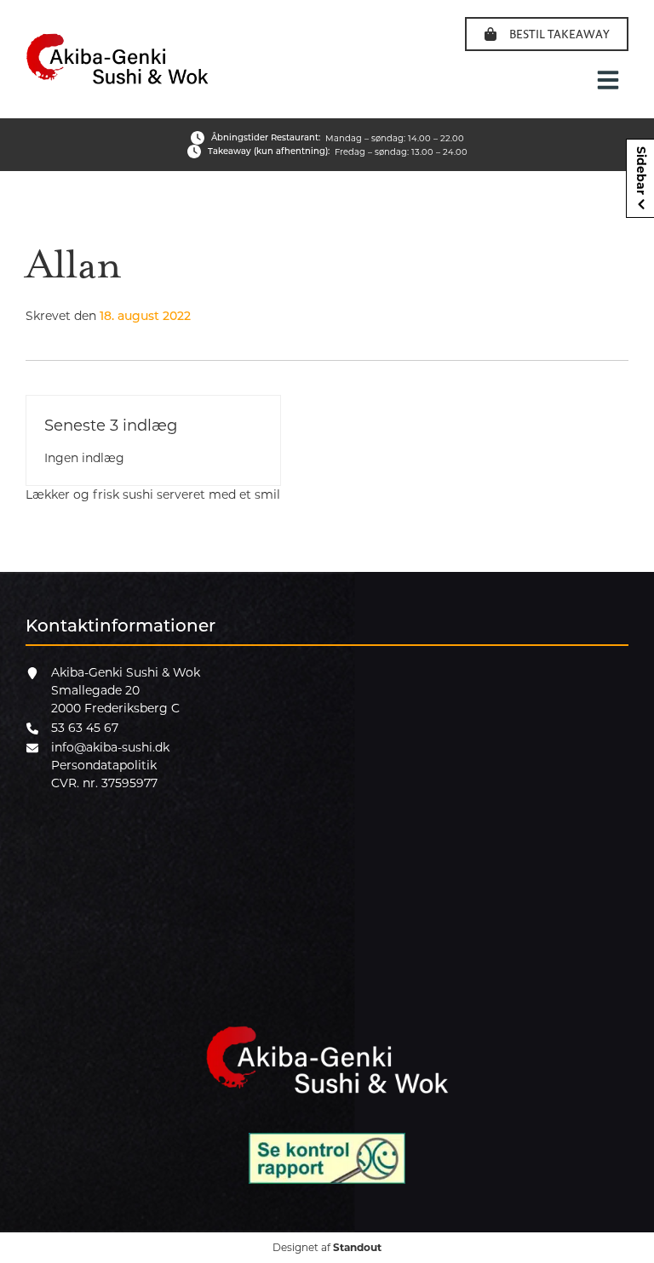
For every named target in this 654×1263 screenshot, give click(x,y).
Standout (357, 1247)
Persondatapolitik (104, 765)
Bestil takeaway (559, 34)
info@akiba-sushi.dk (110, 747)
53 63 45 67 (84, 727)
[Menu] (608, 80)
